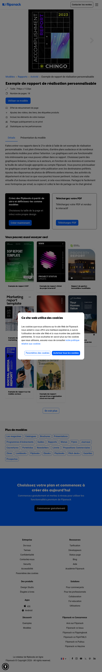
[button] (5, 666)
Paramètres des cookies (37, 353)
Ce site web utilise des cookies (42, 318)
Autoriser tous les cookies (66, 353)
